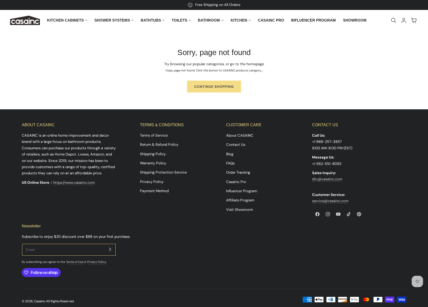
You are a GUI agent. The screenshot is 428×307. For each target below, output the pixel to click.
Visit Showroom (239, 209)
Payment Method (154, 190)
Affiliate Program (240, 200)
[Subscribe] (110, 249)
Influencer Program (241, 190)
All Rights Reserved (60, 301)
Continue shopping (214, 86)
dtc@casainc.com (327, 179)
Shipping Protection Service (163, 172)
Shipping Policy (153, 154)
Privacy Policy (151, 181)
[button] (393, 20)
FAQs (230, 163)
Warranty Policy (153, 163)
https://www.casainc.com (74, 182)
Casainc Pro (236, 181)
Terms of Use (75, 262)
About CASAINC (239, 135)
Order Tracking (238, 172)
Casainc (39, 301)
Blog (229, 154)
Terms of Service (154, 135)
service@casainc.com (330, 200)
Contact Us (235, 144)
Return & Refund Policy (159, 144)
